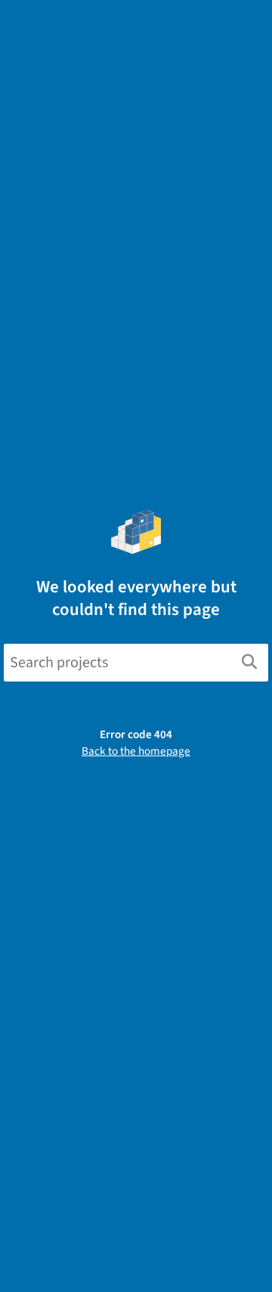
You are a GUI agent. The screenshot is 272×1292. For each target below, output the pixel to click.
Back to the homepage (136, 751)
